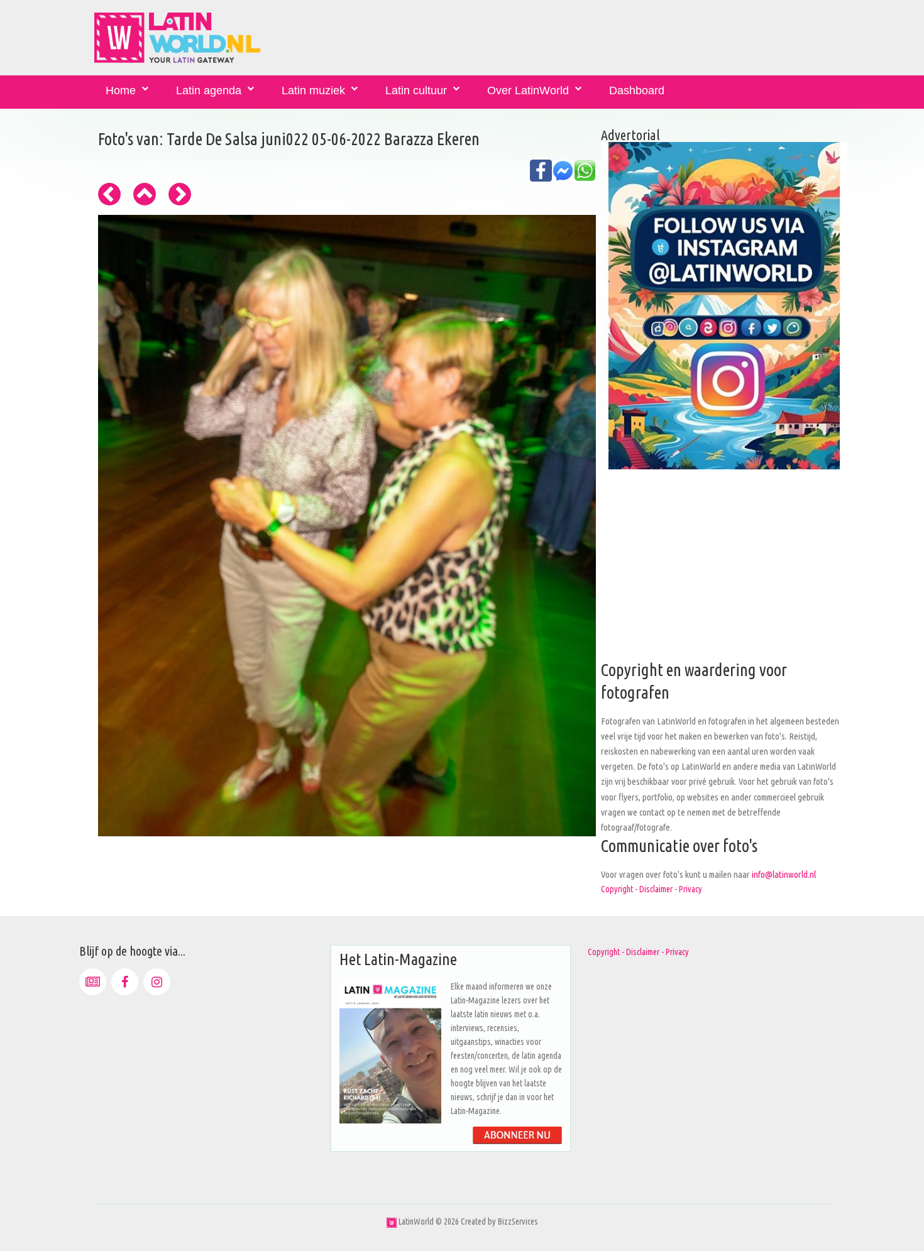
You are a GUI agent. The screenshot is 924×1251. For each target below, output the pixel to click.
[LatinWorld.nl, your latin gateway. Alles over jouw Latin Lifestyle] (392, 1221)
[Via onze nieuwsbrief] (92, 981)
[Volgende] (179, 194)
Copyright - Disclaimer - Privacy (651, 889)
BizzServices (518, 1221)
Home (121, 90)
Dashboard (636, 90)
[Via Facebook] (124, 981)
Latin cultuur (416, 90)
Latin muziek (313, 90)
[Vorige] (109, 194)
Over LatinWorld (528, 90)
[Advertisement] (724, 571)
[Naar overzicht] (144, 194)
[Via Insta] (156, 981)
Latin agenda (208, 90)
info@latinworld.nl (784, 874)
